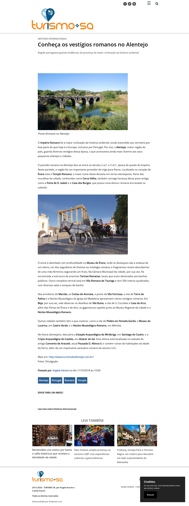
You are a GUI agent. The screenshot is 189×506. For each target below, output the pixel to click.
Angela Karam (60, 370)
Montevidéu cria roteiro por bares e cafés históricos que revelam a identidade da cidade (52, 453)
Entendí (150, 495)
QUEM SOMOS (127, 487)
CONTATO (140, 487)
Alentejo (43, 380)
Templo (82, 380)
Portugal (56, 380)
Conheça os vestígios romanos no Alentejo (93, 44)
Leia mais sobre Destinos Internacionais (57, 409)
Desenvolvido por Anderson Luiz (47, 501)
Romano (69, 380)
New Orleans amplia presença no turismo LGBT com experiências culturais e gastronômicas (92, 454)
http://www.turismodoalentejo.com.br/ (71, 357)
